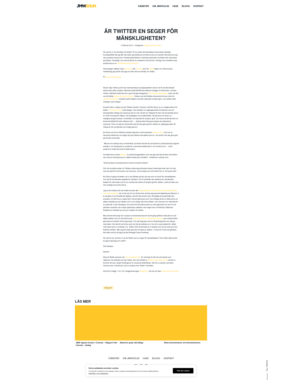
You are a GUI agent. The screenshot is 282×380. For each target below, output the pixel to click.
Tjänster (143, 6)
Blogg (186, 6)
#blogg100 (144, 271)
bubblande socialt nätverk (124, 96)
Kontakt (198, 6)
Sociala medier (155, 45)
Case (175, 6)
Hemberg (128, 68)
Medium (123, 154)
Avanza (139, 68)
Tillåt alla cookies (183, 371)
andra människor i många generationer (148, 218)
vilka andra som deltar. (170, 271)
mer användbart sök (132, 257)
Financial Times (115, 110)
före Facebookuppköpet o (158, 93)
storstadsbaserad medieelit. (128, 63)
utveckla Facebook (110, 99)
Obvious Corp (158, 132)
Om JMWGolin (160, 6)
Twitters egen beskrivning (158, 260)
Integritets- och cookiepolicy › (99, 373)
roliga (151, 68)
